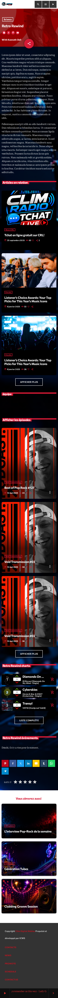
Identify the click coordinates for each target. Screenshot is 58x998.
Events (8, 292)
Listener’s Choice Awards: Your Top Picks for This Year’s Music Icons (27, 299)
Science (8, 19)
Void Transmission (13, 482)
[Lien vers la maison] (7, 4)
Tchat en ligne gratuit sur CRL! (24, 235)
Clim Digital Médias (25, 931)
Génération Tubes (16, 869)
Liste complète (29, 720)
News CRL (9, 230)
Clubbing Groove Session (21, 906)
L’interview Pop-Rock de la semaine (28, 831)
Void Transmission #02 (19, 636)
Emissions (9, 826)
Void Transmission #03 (19, 562)
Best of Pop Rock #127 (19, 487)
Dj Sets (8, 901)
